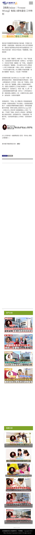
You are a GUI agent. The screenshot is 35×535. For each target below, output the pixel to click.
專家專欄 (10, 155)
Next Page (17, 149)
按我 (18, 144)
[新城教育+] (10, 3)
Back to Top (17, 527)
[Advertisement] (17, 237)
